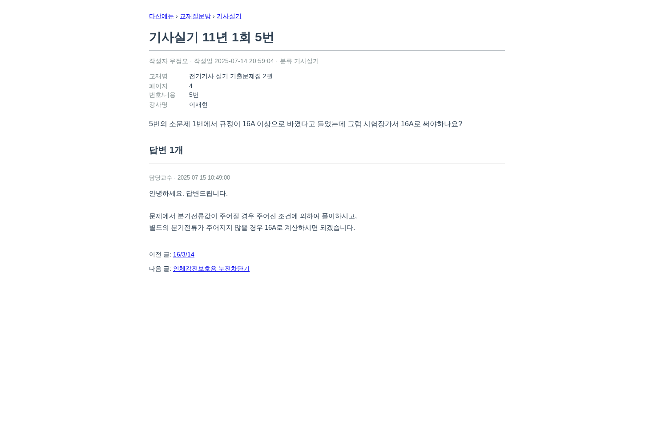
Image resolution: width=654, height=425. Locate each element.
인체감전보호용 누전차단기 (211, 268)
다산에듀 (161, 16)
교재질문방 (195, 16)
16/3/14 (183, 254)
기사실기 (229, 16)
